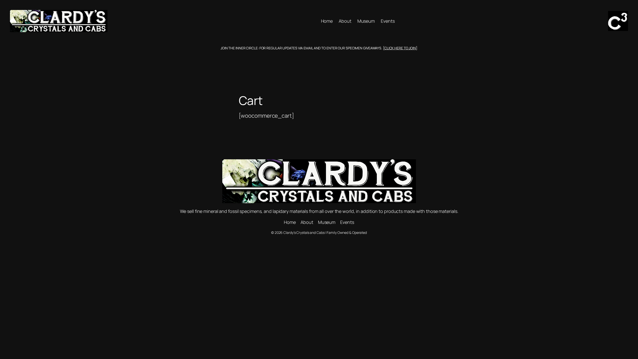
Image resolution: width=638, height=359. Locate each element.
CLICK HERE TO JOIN (400, 48)
